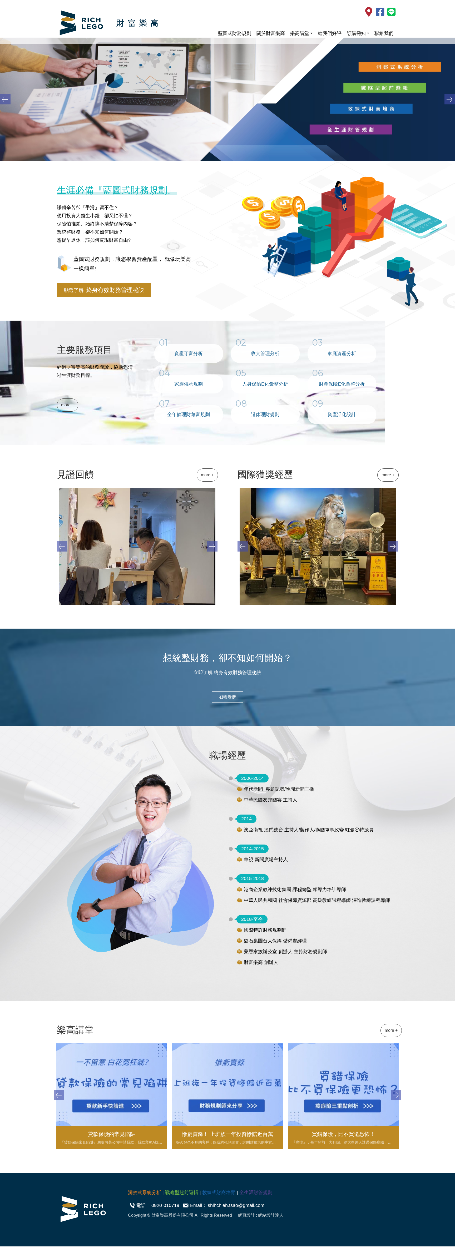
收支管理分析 (265, 353)
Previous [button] (5, 99)
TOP (438, 1082)
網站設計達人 (270, 1215)
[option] (227, 99)
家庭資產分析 (342, 353)
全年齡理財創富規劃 (188, 414)
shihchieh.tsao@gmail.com (236, 1205)
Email (196, 1205)
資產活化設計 (342, 414)
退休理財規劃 (265, 414)
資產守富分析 (188, 353)
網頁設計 (247, 1215)
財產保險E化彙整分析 (342, 384)
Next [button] (449, 99)
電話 (141, 1205)
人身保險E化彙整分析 (265, 384)
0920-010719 (165, 1205)
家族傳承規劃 (188, 384)
